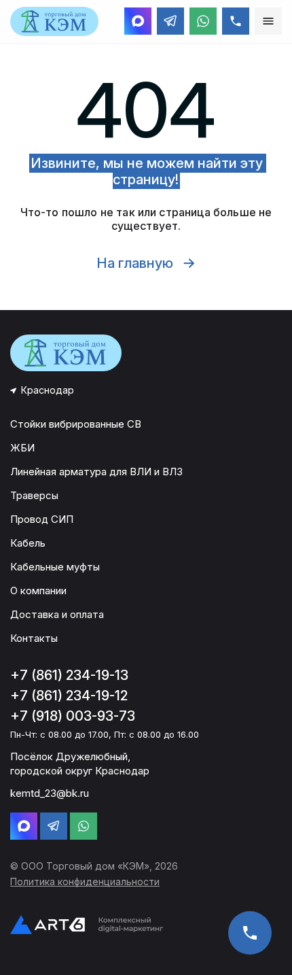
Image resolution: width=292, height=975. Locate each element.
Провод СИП (41, 519)
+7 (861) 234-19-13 (69, 675)
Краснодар (47, 390)
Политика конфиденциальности (85, 881)
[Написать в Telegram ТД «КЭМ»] (170, 21)
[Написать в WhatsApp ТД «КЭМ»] (203, 21)
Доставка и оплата (57, 614)
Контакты (34, 638)
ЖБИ (22, 447)
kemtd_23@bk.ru (49, 793)
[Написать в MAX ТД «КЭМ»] (137, 21)
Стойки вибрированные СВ (75, 423)
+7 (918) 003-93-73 (72, 716)
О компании (38, 590)
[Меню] (268, 21)
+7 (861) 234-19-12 (69, 695)
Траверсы (34, 495)
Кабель (27, 542)
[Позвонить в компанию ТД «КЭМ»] (235, 21)
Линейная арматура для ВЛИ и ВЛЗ (96, 471)
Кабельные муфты (55, 566)
